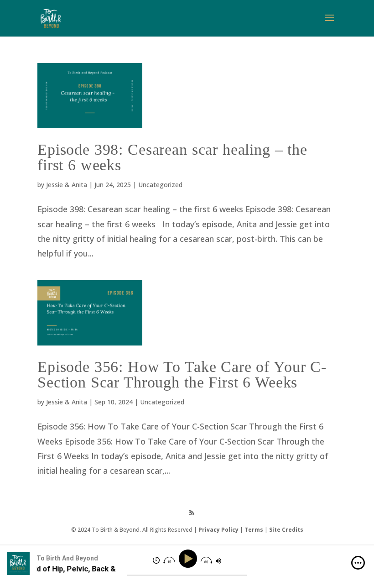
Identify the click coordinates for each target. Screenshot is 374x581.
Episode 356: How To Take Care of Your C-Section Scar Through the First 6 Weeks (182, 374)
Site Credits (286, 530)
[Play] (189, 559)
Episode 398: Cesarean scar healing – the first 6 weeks (172, 157)
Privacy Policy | (221, 530)
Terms (253, 530)
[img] (358, 563)
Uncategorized (160, 184)
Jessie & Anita (66, 184)
